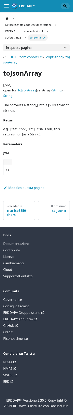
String (57, 90)
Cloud (7, 269)
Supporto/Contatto (18, 276)
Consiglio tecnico (16, 306)
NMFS (7, 368)
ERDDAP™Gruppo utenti (21, 312)
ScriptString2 (54, 57)
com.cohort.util (31, 57)
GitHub (8, 325)
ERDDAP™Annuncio (18, 319)
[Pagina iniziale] (7, 18)
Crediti (8, 332)
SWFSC (8, 375)
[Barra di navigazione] (6, 6)
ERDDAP (12, 57)
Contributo (11, 250)
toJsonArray (27, 90)
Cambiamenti (13, 263)
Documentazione (16, 243)
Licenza (9, 256)
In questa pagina (19, 47)
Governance (12, 299)
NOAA (7, 362)
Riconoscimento (15, 338)
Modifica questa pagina (26, 188)
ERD (6, 381)
